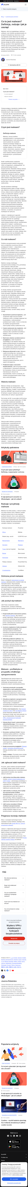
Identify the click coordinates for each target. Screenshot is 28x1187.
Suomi (19, 959)
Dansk (15, 957)
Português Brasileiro (17, 963)
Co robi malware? (8, 94)
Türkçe (13, 965)
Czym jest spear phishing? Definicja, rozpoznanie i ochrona (12, 471)
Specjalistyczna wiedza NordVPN (9, 1115)
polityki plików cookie (17, 1174)
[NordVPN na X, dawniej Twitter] (5, 970)
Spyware (4, 545)
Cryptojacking (6, 570)
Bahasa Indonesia (9, 961)
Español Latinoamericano (7, 959)
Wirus (4, 532)
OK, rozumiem (14, 1179)
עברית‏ (2, 961)
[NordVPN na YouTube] (13, 970)
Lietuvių (3, 963)
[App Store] (14, 1141)
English (24, 957)
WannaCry (21, 540)
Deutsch (20, 957)
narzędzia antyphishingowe (15, 748)
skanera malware (10, 615)
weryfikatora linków (20, 710)
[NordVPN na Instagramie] (10, 970)
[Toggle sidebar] (25, 4)
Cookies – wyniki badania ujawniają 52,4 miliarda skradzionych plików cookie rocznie (13, 1123)
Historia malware (8, 96)
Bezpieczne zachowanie (7, 491)
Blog (2, 16)
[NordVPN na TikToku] (2, 970)
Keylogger (5, 557)
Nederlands (8, 963)
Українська (17, 965)
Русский (9, 965)
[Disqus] (14, 1021)
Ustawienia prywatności (14, 1183)
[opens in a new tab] (8, 1136)
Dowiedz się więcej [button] (14, 943)
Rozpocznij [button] (14, 938)
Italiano (15, 961)
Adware (4, 566)
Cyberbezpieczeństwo (12, 16)
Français (24, 959)
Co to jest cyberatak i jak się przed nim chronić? (13, 1068)
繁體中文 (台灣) (12, 967)
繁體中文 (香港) (5, 967)
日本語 (19, 961)
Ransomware (6, 540)
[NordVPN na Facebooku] (7, 970)
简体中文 (19, 967)
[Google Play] (14, 1146)
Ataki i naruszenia (6, 1063)
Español (16, 959)
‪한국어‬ (23, 961)
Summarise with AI (15, 65)
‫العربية (12, 957)
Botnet (4, 553)
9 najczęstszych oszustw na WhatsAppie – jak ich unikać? (11, 498)
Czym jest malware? (8, 91)
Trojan (4, 549)
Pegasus (20, 545)
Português (3, 965)
